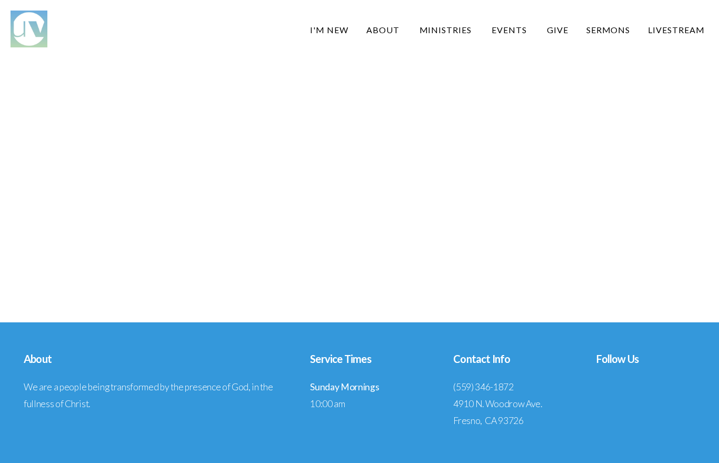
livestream (676, 30)
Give (557, 30)
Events (510, 30)
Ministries (447, 30)
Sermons (608, 30)
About (384, 30)
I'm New (329, 30)
